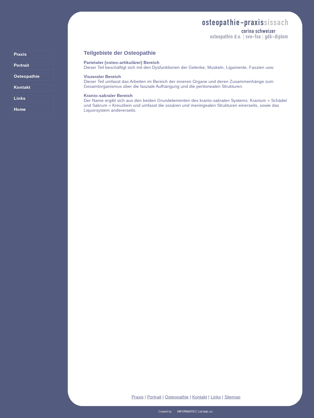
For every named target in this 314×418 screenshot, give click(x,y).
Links (216, 396)
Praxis (138, 396)
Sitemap (232, 396)
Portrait (154, 396)
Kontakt (199, 396)
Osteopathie (177, 396)
